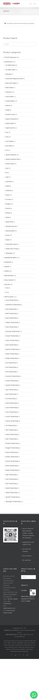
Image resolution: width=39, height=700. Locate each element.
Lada (7, 177)
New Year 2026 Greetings (26, 550)
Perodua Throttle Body (12, 443)
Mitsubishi (8, 190)
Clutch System (10, 96)
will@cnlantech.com (9, 608)
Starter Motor (9, 222)
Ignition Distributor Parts (12, 159)
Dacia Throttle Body (11, 345)
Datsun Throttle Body (12, 354)
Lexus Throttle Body (11, 412)
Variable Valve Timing (12, 249)
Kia (6, 172)
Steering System (10, 231)
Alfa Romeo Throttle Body (13, 305)
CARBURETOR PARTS (10, 258)
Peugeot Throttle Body (12, 448)
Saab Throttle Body (11, 475)
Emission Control (10, 114)
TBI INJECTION (26, 560)
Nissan (7, 195)
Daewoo (8, 105)
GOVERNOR (7, 262)
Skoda (7, 217)
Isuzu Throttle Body (11, 390)
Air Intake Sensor (10, 65)
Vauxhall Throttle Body (12, 497)
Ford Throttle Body (11, 367)
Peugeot (8, 204)
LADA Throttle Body (11, 403)
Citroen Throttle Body (12, 340)
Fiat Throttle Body (11, 363)
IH (6, 292)
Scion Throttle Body (11, 479)
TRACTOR (7, 284)
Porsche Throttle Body (12, 461)
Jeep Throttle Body (11, 394)
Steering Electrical (11, 226)
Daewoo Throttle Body (12, 349)
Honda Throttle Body (11, 381)
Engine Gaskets (10, 123)
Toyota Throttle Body (11, 492)
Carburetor (9, 92)
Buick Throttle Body (11, 318)
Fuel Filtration (10, 141)
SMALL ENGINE (8, 280)
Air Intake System (10, 70)
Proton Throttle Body (11, 466)
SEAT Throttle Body (11, 483)
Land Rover (9, 181)
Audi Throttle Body (11, 309)
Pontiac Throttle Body (12, 457)
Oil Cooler (8, 199)
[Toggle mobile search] (31, 4)
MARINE (6, 267)
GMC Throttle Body (11, 372)
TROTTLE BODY (8, 297)
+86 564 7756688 (12, 599)
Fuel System (9, 146)
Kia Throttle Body (10, 398)
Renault (8, 213)
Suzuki (7, 235)
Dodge (7, 110)
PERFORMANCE (8, 275)
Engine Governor (10, 128)
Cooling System (10, 101)
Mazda (7, 186)
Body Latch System (11, 83)
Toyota (7, 240)
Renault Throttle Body (12, 470)
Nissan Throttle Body (11, 434)
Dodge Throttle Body (12, 358)
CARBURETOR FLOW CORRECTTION (28, 543)
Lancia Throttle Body (11, 407)
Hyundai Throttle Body (12, 385)
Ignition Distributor (11, 155)
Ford (7, 137)
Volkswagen (9, 253)
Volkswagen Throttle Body (13, 501)
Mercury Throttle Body (12, 421)
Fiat (7, 132)
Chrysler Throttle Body (12, 336)
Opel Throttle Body (11, 439)
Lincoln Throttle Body (12, 416)
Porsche (8, 208)
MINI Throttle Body (11, 430)
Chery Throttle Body (11, 327)
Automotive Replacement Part (14, 78)
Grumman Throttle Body (12, 376)
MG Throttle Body (11, 425)
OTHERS (6, 271)
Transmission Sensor (11, 244)
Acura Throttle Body (11, 300)
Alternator (8, 74)
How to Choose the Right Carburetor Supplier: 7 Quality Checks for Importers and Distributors (28, 533)
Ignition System (10, 164)
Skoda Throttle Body (11, 488)
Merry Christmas (26, 556)
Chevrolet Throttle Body (12, 331)
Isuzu (7, 168)
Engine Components (11, 119)
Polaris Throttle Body (11, 452)
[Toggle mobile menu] (35, 4)
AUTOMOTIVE (8, 62)
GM (6, 150)
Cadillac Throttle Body (12, 322)
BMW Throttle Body (11, 313)
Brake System (9, 87)
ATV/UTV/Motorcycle (10, 57)
